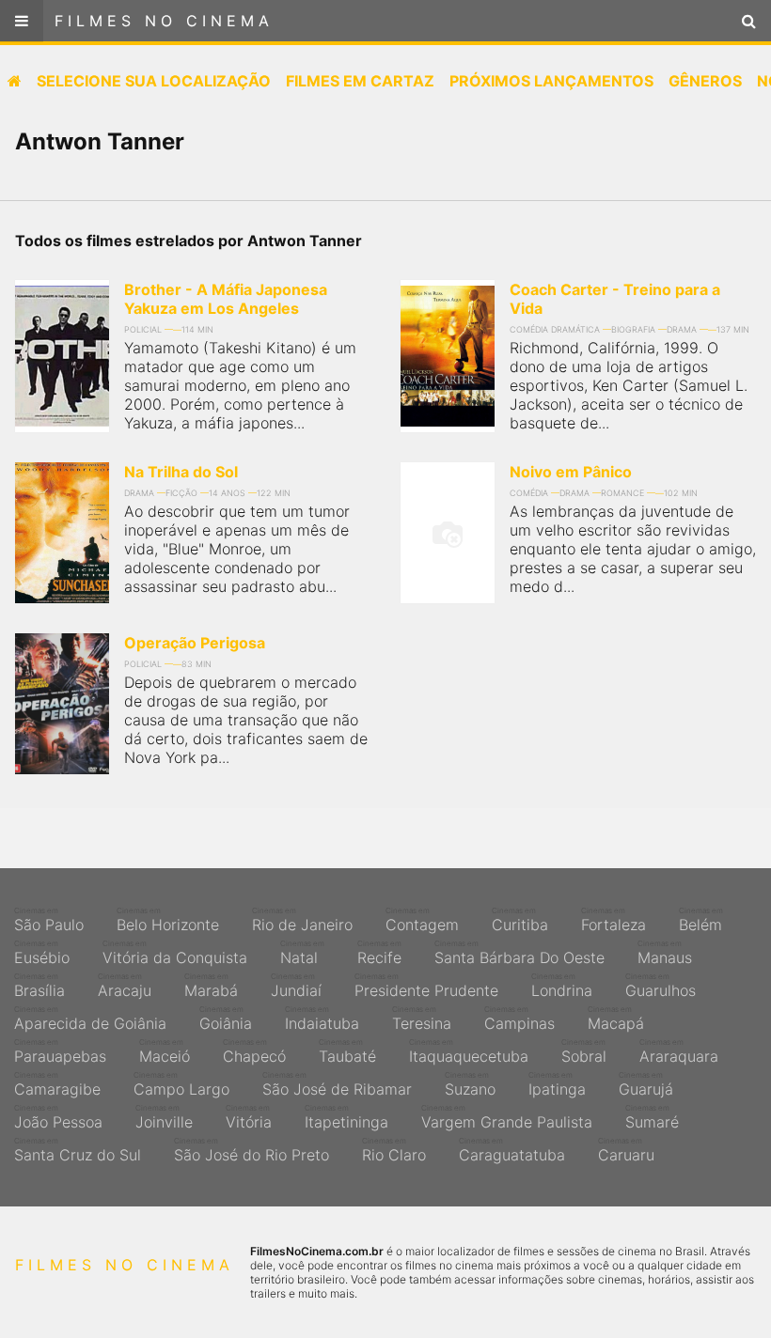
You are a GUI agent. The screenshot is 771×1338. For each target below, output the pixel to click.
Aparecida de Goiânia (90, 1018)
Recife (379, 953)
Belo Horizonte (168, 920)
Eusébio (42, 953)
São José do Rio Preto (251, 1150)
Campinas (519, 1018)
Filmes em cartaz (360, 80)
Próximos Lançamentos (551, 80)
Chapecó (254, 1051)
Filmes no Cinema (164, 20)
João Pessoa (58, 1117)
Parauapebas (60, 1051)
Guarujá (646, 1084)
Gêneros (705, 80)
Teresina (421, 1018)
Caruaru (626, 1150)
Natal (302, 953)
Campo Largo (181, 1084)
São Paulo (49, 920)
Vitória (249, 1117)
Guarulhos (660, 986)
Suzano (470, 1084)
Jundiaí (296, 986)
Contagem (422, 920)
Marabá (211, 986)
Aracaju (124, 986)
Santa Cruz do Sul (77, 1150)
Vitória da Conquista (174, 953)
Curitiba (520, 920)
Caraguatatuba (512, 1150)
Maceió (164, 1051)
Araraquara (678, 1051)
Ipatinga (557, 1084)
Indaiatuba (322, 1018)
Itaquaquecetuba (468, 1051)
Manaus (664, 953)
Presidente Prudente (426, 986)
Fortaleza (613, 920)
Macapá (616, 1018)
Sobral (583, 1051)
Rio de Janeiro (302, 920)
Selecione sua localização (154, 80)
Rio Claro (394, 1150)
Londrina (561, 986)
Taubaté (347, 1051)
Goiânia (225, 1018)
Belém (701, 920)
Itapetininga (346, 1117)
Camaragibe (57, 1084)
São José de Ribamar (337, 1084)
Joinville (164, 1117)
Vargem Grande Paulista (506, 1117)
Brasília (39, 986)
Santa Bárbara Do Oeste (519, 953)
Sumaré (652, 1117)
